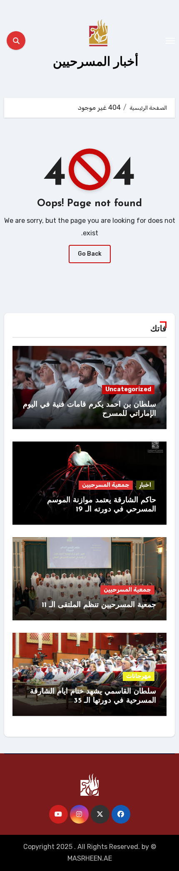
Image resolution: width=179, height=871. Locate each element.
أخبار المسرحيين (95, 61)
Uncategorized (128, 389)
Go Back (90, 253)
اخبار (145, 485)
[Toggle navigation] (170, 41)
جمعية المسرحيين (105, 485)
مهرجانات (138, 676)
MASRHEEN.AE (89, 858)
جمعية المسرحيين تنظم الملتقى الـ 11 (99, 605)
